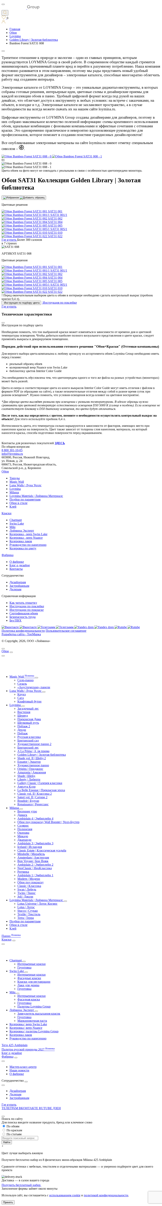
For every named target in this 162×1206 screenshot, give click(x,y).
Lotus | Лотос (26, 907)
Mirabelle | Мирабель (31, 854)
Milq (12, 527)
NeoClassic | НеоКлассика (34, 868)
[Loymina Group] (21, 8)
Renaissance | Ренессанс (33, 804)
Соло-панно (25, 680)
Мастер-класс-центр (23, 1066)
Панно (11, 936)
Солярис (23, 825)
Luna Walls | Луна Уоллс (25, 485)
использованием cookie (64, 1195)
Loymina (15, 488)
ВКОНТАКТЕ (29, 1108)
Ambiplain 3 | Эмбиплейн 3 (35, 843)
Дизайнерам (17, 582)
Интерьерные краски (31, 964)
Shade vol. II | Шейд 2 (31, 758)
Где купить (9, 1104)
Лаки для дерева (28, 985)
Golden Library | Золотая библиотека (41, 754)
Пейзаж (22, 733)
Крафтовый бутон (29, 701)
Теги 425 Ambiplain (14, 1045)
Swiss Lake (16, 523)
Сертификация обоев (23, 613)
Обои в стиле (18, 503)
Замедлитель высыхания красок (38, 1013)
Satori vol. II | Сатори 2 (32, 797)
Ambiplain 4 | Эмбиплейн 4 (35, 818)
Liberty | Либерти (28, 779)
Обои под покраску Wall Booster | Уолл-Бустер (48, 822)
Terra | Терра (25, 917)
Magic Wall (16, 481)
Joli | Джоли (25, 896)
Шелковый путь (28, 722)
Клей (12, 506)
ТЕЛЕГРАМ (10, 1108)
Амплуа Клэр (26, 786)
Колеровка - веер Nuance (26, 537)
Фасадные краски (29, 978)
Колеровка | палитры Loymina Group (33, 1031)
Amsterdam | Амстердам (33, 857)
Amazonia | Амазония (31, 772)
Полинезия (24, 829)
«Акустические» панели (33, 687)
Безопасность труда (22, 617)
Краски (6, 513)
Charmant (15, 520)
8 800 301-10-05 (12, 450)
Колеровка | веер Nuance (25, 1027)
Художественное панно (33, 765)
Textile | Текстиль (28, 914)
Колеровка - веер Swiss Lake (28, 534)
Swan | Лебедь (26, 889)
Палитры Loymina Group (34, 1006)
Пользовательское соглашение (66, 630)
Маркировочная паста (32, 1020)
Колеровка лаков (20, 541)
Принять (8, 1202)
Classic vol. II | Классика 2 (34, 793)
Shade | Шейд (26, 776)
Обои (5, 471)
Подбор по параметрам (24, 499)
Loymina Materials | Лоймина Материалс (36, 496)
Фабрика (7, 555)
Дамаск (22, 815)
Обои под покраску (30, 882)
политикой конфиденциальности (106, 1195)
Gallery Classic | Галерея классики (39, 783)
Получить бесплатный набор (21, 1185)
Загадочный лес (28, 708)
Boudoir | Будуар (28, 800)
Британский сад (28, 740)
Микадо (22, 836)
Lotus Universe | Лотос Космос (37, 903)
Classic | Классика (29, 886)
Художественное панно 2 (34, 744)
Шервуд (22, 715)
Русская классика (29, 737)
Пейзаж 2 (23, 726)
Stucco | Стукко (27, 910)
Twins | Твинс (26, 893)
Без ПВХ (15, 620)
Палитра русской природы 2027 (28, 1049)
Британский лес (28, 747)
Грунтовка (24, 967)
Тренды (14, 478)
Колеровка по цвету (22, 548)
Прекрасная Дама (29, 719)
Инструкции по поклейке (26, 606)
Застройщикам (19, 585)
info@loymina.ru (12, 453)
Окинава (23, 832)
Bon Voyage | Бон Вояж (32, 861)
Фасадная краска (28, 999)
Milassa (14, 492)
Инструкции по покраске (26, 609)
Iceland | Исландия (29, 847)
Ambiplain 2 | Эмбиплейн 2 (35, 864)
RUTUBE (46, 1108)
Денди (21, 729)
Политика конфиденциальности (23, 630)
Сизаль (22, 683)
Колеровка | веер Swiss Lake (28, 1024)
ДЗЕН (57, 1108)
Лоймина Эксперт (21, 530)
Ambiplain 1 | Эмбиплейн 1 (35, 875)
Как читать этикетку (23, 602)
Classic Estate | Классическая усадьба (41, 850)
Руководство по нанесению (27, 544)
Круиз (21, 694)
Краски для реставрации (33, 981)
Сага (20, 698)
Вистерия (23, 712)
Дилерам (15, 589)
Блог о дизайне (19, 565)
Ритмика (23, 871)
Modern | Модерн (28, 878)
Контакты (16, 568)
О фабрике (16, 561)
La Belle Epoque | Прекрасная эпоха (41, 790)
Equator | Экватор (29, 761)
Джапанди (24, 839)
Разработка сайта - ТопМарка (21, 634)
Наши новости (19, 1070)
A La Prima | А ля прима (33, 751)
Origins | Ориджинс (30, 768)
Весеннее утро (27, 811)
